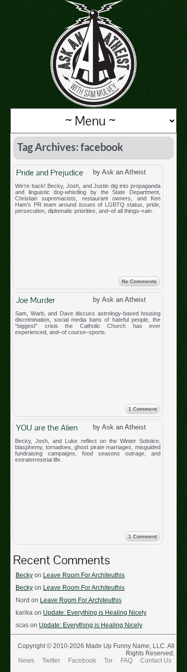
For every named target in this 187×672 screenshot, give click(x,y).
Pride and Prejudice (49, 172)
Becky (24, 575)
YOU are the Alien (46, 427)
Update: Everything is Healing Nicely (94, 612)
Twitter (51, 660)
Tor (108, 660)
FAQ (126, 660)
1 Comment (142, 409)
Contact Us (155, 660)
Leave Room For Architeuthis (84, 575)
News (26, 660)
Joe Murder (35, 300)
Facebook (82, 660)
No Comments (139, 281)
